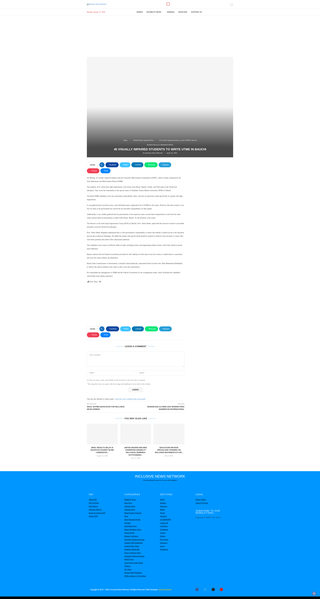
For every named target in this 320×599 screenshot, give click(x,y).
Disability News (153, 12)
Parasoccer (164, 543)
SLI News (128, 569)
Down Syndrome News (132, 553)
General (171, 12)
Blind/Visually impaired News (143, 140)
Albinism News (129, 506)
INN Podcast (93, 506)
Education (163, 506)
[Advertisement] (160, 34)
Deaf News (128, 503)
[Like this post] (102, 164)
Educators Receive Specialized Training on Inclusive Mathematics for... (169, 450)
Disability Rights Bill (131, 549)
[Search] (168, 3)
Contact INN (93, 516)
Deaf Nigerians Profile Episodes (132, 521)
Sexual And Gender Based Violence (133, 564)
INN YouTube (94, 503)
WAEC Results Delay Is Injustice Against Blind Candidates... (102, 450)
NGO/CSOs (182, 12)
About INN (93, 500)
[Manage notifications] (314, 594)
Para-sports (164, 540)
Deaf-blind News (130, 526)
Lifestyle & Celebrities (164, 524)
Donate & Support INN (97, 513)
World (139, 12)
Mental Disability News (132, 530)
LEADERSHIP (165, 520)
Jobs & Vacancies (163, 514)
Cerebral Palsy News (131, 546)
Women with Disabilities (133, 573)
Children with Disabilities (133, 543)
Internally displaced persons (134, 540)
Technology (164, 530)
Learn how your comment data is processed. (130, 399)
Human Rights (129, 533)
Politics (162, 536)
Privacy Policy (201, 500)
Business (163, 503)
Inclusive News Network (154, 153)
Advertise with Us (95, 510)
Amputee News (129, 510)
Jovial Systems (165, 590)
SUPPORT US (196, 12)
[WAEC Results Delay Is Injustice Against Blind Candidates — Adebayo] (102, 434)
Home (125, 140)
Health (162, 510)
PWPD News (129, 559)
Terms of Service (202, 503)
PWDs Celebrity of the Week (135, 576)
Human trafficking (131, 536)
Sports (162, 546)
